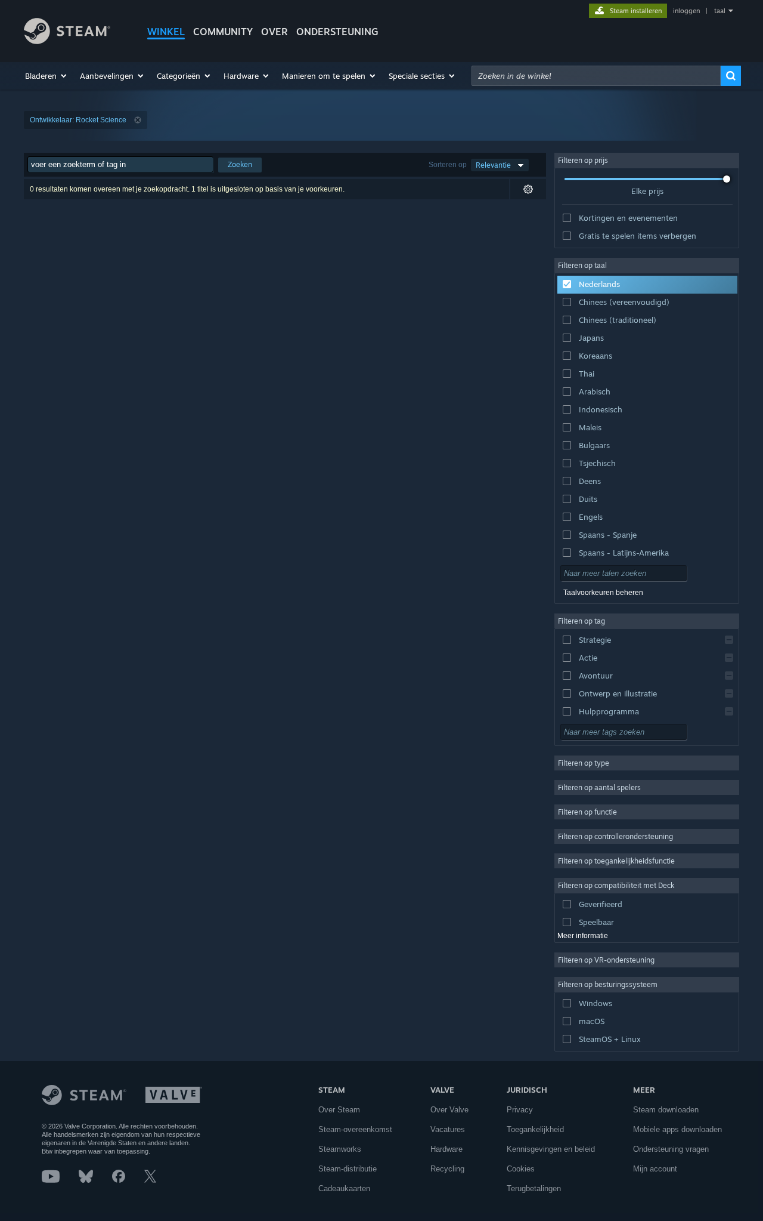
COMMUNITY (223, 32)
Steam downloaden (666, 1109)
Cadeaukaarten (344, 1188)
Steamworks (339, 1149)
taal (719, 11)
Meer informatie (582, 936)
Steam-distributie (347, 1168)
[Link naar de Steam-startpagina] (67, 41)
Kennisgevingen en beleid (551, 1149)
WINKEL (166, 32)
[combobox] (596, 76)
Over (274, 32)
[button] (46, 76)
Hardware (446, 1149)
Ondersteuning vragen (671, 1149)
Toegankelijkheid (535, 1129)
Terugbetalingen (534, 1188)
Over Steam (339, 1109)
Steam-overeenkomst (355, 1129)
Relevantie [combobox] (493, 165)
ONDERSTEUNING (337, 32)
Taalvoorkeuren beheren (603, 592)
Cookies (521, 1168)
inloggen (686, 11)
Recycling (447, 1168)
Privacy (520, 1109)
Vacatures (447, 1129)
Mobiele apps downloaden (677, 1129)
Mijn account (655, 1168)
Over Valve (449, 1109)
